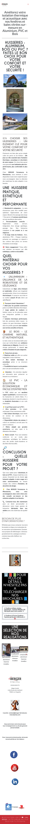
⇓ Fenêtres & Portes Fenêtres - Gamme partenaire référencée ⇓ (14, 616)
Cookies (22, 821)
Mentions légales (14, 819)
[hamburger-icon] (28, 4)
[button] (15, 610)
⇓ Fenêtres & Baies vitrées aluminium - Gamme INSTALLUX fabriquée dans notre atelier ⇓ (14, 609)
